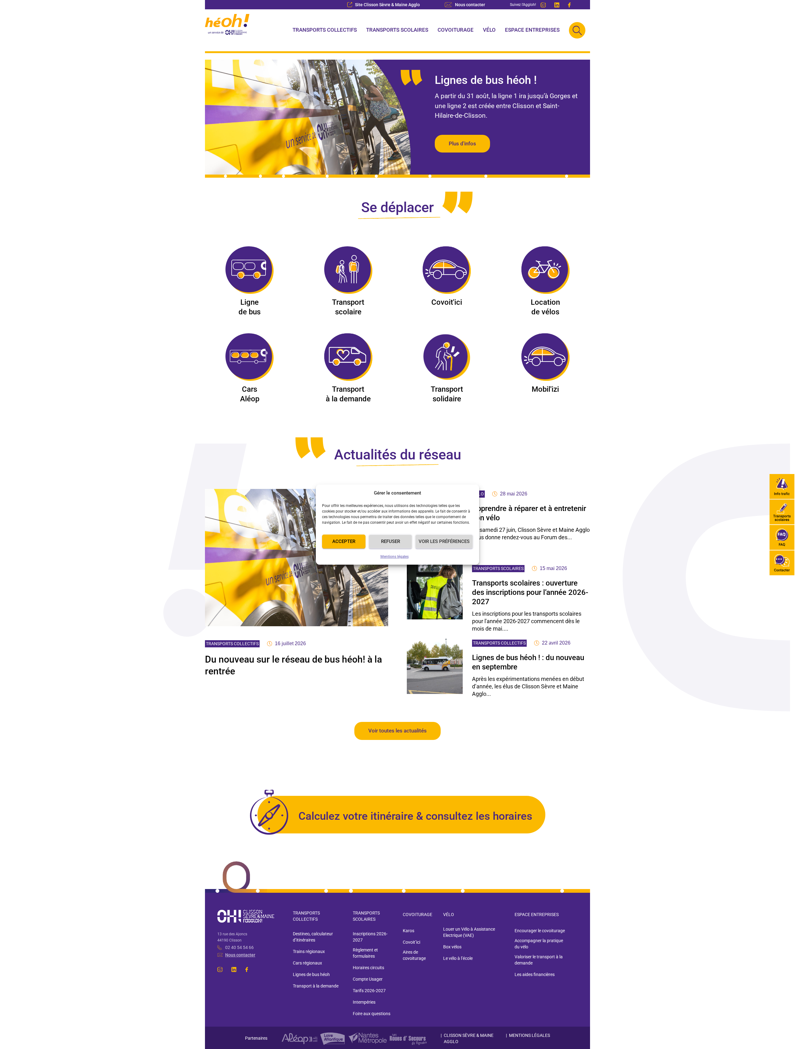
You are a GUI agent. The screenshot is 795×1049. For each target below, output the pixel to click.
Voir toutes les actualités (397, 730)
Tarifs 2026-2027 (369, 990)
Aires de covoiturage (414, 955)
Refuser (390, 541)
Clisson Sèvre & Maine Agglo (468, 1038)
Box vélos (452, 946)
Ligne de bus (249, 307)
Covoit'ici (446, 302)
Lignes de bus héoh (311, 974)
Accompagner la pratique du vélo (539, 943)
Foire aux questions (371, 1013)
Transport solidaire (447, 394)
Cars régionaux (307, 962)
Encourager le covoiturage (540, 930)
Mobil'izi (545, 389)
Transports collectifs (325, 30)
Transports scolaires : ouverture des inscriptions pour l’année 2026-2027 (530, 592)
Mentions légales (394, 556)
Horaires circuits (368, 967)
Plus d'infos (462, 143)
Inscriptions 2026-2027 (370, 936)
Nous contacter (470, 4)
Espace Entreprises (532, 30)
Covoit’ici (411, 942)
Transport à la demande (348, 394)
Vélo (489, 30)
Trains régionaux (309, 951)
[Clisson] (227, 30)
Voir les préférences (444, 541)
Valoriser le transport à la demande (539, 959)
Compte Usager (368, 979)
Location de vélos (545, 307)
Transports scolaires (397, 30)
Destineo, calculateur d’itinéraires (313, 936)
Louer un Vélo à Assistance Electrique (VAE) (469, 932)
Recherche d (577, 30)
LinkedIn (557, 4)
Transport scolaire (348, 307)
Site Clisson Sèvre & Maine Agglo (387, 4)
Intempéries (364, 1002)
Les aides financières (535, 974)
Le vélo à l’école (458, 958)
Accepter (343, 541)
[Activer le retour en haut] (783, 1036)
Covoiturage (456, 30)
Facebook (571, 4)
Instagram (544, 4)
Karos (408, 930)
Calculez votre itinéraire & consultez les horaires (415, 816)
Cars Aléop (249, 394)
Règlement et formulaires (365, 953)
